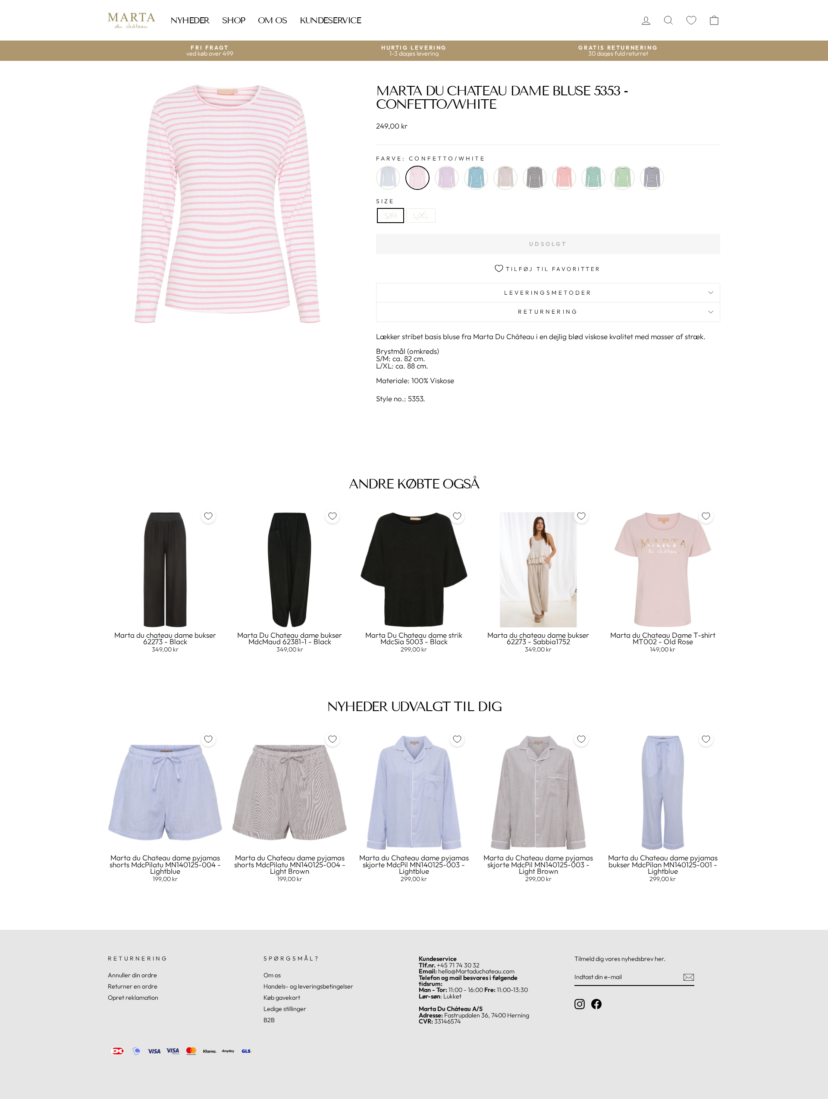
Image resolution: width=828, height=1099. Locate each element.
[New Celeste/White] (476, 178)
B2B (269, 1020)
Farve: (431, 159)
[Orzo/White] (505, 178)
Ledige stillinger (284, 1009)
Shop (233, 20)
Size (385, 201)
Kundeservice (330, 20)
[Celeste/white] (388, 178)
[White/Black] (535, 178)
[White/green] (593, 178)
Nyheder (189, 20)
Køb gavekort (281, 997)
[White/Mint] (623, 178)
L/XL (421, 215)
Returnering (548, 311)
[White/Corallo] (564, 178)
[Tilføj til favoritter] (208, 516)
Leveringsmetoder (548, 292)
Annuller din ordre (132, 975)
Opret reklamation (133, 997)
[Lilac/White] (447, 178)
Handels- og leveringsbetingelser (308, 986)
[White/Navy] (652, 178)
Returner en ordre (132, 986)
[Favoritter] (691, 20)
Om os (272, 20)
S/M (390, 215)
